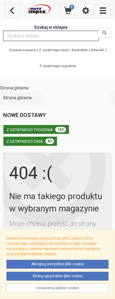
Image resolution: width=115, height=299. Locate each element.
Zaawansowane (22, 50)
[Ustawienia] (85, 10)
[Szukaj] (105, 33)
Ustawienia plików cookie (57, 288)
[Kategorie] (102, 10)
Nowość (97, 50)
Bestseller (80, 50)
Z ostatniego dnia (53, 50)
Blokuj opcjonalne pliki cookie (57, 276)
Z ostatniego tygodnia (57, 66)
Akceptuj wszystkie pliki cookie (57, 264)
